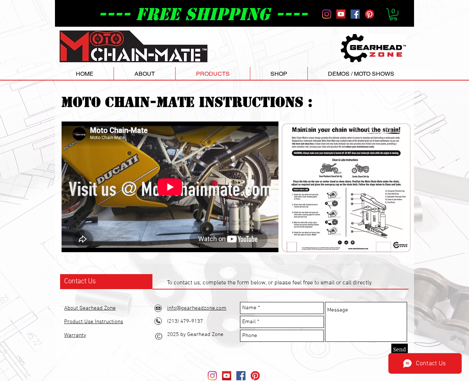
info (196, 308)
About (90, 308)
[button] (393, 14)
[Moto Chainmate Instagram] (326, 14)
